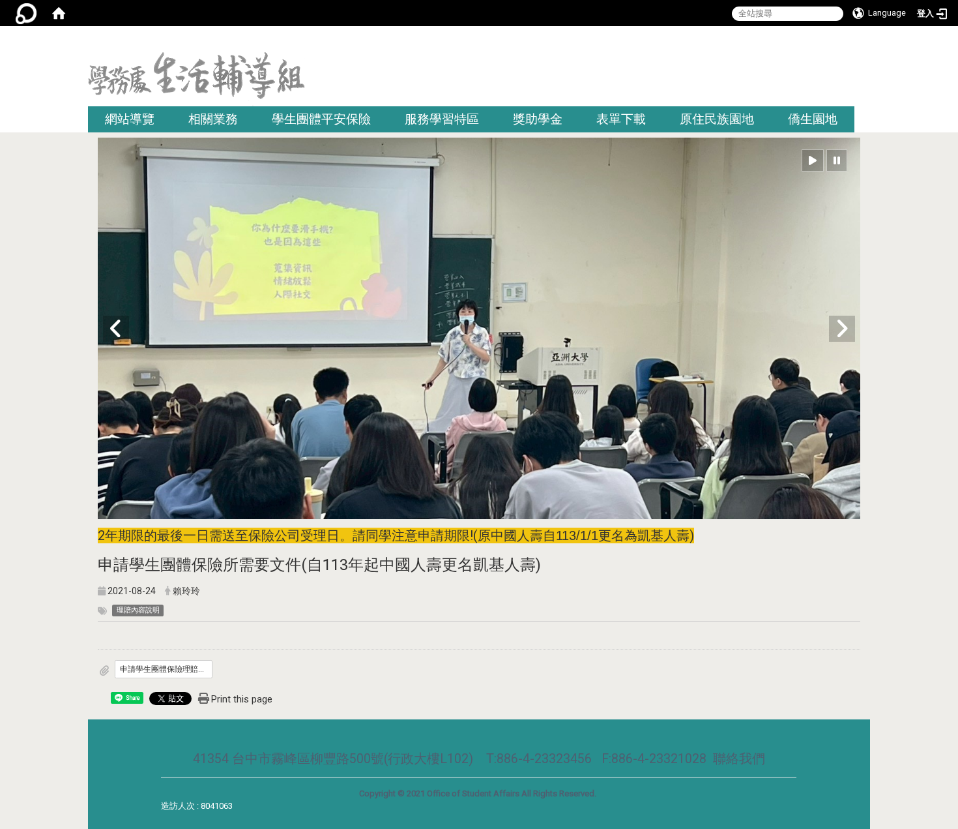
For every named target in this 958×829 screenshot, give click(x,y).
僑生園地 (812, 119)
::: (865, 42)
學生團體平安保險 (321, 119)
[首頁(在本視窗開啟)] (58, 13)
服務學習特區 (442, 119)
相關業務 (213, 119)
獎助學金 (537, 119)
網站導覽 (129, 119)
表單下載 (621, 119)
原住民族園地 (717, 119)
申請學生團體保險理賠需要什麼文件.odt (166, 669)
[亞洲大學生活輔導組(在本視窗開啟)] (196, 79)
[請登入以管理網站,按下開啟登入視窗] (26, 13)
